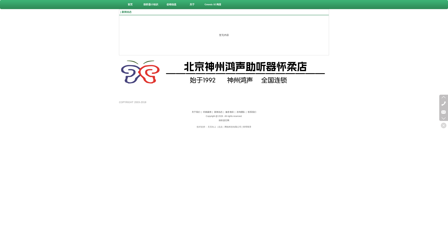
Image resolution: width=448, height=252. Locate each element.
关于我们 (196, 112)
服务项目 (229, 112)
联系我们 (252, 112)
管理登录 (247, 127)
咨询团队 (241, 112)
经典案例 (207, 112)
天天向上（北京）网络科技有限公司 (224, 127)
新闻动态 (218, 112)
